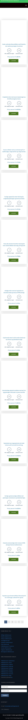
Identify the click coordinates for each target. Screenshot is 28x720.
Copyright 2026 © (14, 718)
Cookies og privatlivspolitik (18, 715)
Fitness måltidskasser (6, 638)
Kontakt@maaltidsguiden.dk (12, 706)
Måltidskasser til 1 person (7, 646)
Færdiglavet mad (5, 640)
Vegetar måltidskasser (6, 649)
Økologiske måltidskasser (7, 651)
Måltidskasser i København (8, 660)
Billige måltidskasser (6, 635)
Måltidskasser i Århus (6, 662)
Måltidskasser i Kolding (7, 671)
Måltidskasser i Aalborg (7, 666)
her (12, 677)
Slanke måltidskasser (6, 637)
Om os (4, 715)
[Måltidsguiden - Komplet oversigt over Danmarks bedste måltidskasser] (10, 5)
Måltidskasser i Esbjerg (7, 668)
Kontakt (9, 715)
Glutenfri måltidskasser (7, 642)
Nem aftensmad (5, 644)
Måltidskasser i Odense (7, 664)
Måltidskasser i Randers (7, 670)
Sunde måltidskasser (6, 648)
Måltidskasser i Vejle (6, 675)
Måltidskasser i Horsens (7, 673)
